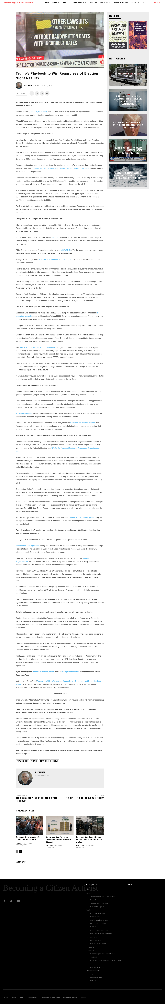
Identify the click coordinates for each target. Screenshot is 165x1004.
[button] (157, 2)
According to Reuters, (24, 413)
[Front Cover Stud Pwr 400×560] (138, 35)
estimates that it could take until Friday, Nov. (56, 260)
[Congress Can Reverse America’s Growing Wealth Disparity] (60, 825)
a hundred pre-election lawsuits (82, 423)
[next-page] (20, 851)
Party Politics (22, 761)
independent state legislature (27, 546)
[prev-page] (17, 851)
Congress (19, 843)
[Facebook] (141, 2)
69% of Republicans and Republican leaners (37, 347)
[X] (143, 2)
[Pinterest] (42, 93)
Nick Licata (29, 85)
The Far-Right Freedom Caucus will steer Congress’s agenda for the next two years (127, 150)
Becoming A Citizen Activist (48, 681)
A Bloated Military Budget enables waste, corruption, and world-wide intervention (128, 175)
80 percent (56, 238)
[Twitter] (11, 901)
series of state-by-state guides (82, 518)
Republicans (44, 761)
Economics (80, 845)
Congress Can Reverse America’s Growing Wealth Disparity (58, 839)
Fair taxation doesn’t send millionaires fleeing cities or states (89, 839)
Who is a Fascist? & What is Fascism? (128, 75)
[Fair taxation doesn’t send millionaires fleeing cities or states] (90, 825)
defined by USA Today (38, 112)
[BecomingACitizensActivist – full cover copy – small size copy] (118, 35)
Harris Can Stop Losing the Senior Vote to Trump (36, 799)
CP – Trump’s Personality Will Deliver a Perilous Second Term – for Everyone (128, 125)
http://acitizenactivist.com (41, 775)
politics (34, 761)
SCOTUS (55, 761)
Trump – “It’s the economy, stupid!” (85, 798)
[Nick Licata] (19, 85)
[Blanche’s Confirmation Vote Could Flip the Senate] (29, 825)
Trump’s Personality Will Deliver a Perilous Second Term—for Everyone (60, 168)
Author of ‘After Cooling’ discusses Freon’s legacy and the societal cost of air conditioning (128, 100)
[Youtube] (18, 901)
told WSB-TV (66, 250)
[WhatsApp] (47, 93)
